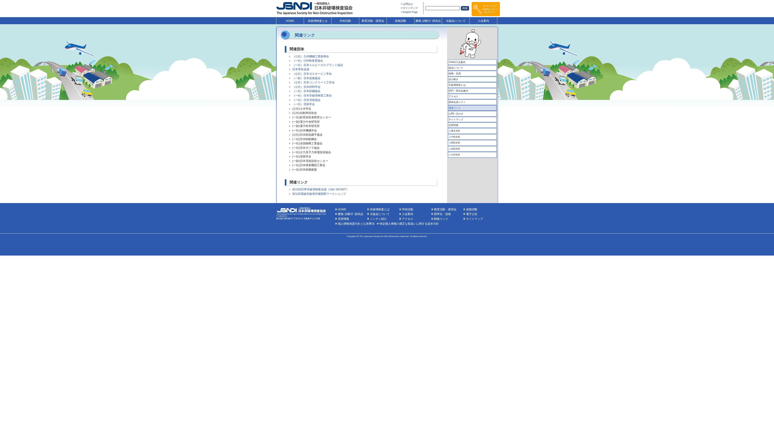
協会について (456, 67)
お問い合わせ (456, 113)
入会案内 (483, 20)
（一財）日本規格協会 (306, 78)
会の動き (453, 79)
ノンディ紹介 (378, 218)
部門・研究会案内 (458, 90)
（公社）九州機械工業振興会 (310, 56)
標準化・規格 (442, 214)
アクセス (453, 96)
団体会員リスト (457, 102)
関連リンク (455, 108)
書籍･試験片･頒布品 (428, 20)
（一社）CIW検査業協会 (307, 60)
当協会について (456, 20)
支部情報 (453, 125)
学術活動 (345, 20)
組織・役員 (455, 73)
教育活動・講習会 (373, 20)
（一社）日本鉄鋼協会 (306, 91)
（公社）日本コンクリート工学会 (313, 82)
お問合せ (408, 4)
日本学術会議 (300, 69)
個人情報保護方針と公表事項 (356, 223)
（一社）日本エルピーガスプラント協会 (317, 65)
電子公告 (471, 214)
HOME (290, 20)
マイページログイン (490, 9)
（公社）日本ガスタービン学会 (312, 73)
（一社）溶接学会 (303, 104)
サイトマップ (410, 8)
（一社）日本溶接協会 (306, 100)
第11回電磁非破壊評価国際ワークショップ (319, 193)
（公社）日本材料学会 (306, 86)
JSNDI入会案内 (457, 62)
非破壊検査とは (318, 20)
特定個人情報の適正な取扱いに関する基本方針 (409, 223)
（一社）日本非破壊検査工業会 (312, 95)
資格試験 (400, 20)
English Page (410, 12)
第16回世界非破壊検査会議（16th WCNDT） (320, 189)
